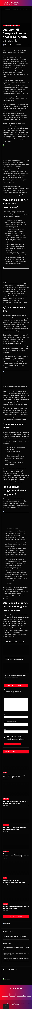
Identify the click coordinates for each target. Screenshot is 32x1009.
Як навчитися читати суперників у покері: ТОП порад (16, 907)
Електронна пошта (10, 721)
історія (22, 641)
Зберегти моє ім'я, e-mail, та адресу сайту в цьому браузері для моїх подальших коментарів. (16, 738)
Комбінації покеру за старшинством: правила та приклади (13, 881)
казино (5, 995)
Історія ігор (15, 9)
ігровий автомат (12, 641)
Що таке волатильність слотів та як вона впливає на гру (15, 802)
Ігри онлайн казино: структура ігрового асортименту (14, 776)
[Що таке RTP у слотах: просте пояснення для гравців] (16, 815)
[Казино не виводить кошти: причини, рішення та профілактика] (16, 841)
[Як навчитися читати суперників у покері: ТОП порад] (16, 894)
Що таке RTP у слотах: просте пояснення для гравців (14, 828)
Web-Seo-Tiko (16, 1004)
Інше (4, 772)
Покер (5, 904)
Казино (5, 798)
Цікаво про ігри (8, 9)
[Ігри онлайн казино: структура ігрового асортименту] (16, 762)
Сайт (5, 729)
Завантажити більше (16, 916)
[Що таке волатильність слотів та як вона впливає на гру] (16, 789)
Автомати (16, 25)
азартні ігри (21, 995)
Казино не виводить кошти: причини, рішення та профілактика (16, 855)
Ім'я (5, 714)
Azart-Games (11, 2)
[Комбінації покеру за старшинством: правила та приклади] (16, 868)
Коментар (7, 697)
